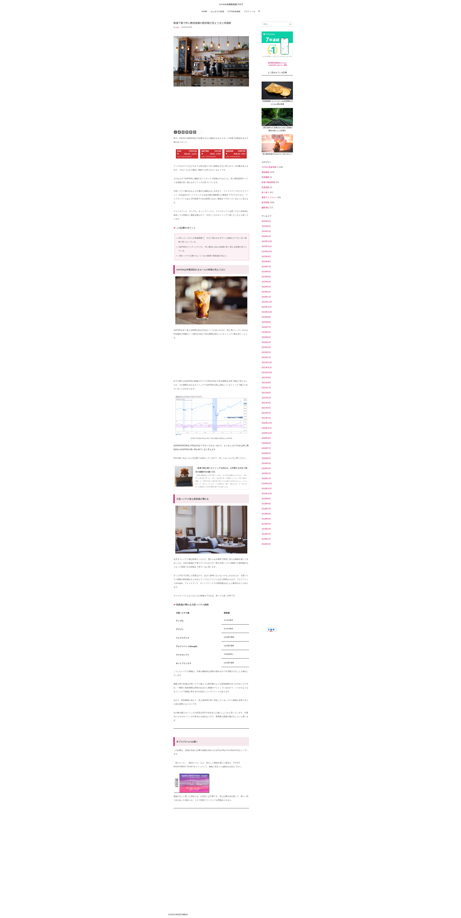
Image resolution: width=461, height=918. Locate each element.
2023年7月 (266, 267)
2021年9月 (266, 378)
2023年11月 (267, 246)
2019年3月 (266, 529)
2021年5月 (266, 398)
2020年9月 (266, 438)
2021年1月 (266, 418)
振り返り (265, 192)
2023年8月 (266, 262)
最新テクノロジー (269, 197)
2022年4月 (266, 342)
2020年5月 (266, 458)
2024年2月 (266, 231)
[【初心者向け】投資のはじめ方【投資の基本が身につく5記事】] (277, 117)
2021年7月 (266, 388)
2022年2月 (266, 352)
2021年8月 (266, 383)
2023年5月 (266, 277)
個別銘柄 (265, 172)
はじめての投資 (217, 11)
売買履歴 (265, 177)
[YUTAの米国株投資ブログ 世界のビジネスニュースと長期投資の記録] (230, 4)
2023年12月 (267, 241)
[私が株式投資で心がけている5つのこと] (277, 143)
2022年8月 (266, 322)
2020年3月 (266, 468)
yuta (177, 27)
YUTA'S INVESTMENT (178, 915)
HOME (204, 11)
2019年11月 (267, 489)
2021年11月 (267, 367)
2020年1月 (266, 478)
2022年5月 (266, 337)
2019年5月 (266, 519)
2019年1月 (266, 539)
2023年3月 (266, 287)
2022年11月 (267, 307)
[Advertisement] (211, 112)
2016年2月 (266, 544)
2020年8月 (266, 443)
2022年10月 (267, 312)
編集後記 (265, 207)
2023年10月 (267, 251)
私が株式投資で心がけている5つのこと (277, 154)
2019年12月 (267, 483)
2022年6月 (266, 332)
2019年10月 (267, 494)
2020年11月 (267, 428)
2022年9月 (266, 317)
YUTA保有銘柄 (233, 11)
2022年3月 (266, 347)
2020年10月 (267, 433)
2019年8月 (266, 504)
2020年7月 (266, 448)
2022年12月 (267, 302)
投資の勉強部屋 (268, 182)
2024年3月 (266, 226)
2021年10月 (267, 372)
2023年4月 (266, 282)
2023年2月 (266, 292)
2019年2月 (266, 534)
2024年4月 (266, 221)
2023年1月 (266, 297)
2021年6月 (266, 393)
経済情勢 (265, 202)
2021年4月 (266, 403)
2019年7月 (266, 509)
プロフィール (249, 11)
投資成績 (265, 187)
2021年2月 (266, 413)
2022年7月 (266, 327)
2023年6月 (266, 272)
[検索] (290, 24)
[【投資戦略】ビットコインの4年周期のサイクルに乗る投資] (277, 91)
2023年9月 (266, 256)
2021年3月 (266, 408)
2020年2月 (266, 473)
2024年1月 (266, 236)
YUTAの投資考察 (269, 167)
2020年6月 (266, 453)
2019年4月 (266, 524)
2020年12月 (267, 423)
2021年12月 (267, 362)
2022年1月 (266, 357)
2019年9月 (266, 499)
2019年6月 (266, 514)
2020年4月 (266, 463)
